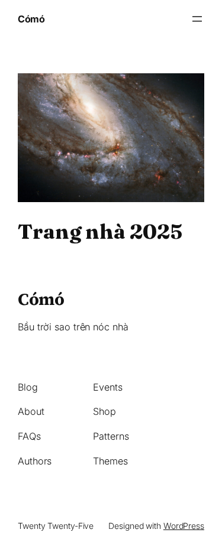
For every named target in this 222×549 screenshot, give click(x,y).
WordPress (183, 526)
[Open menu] (197, 19)
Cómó (31, 19)
